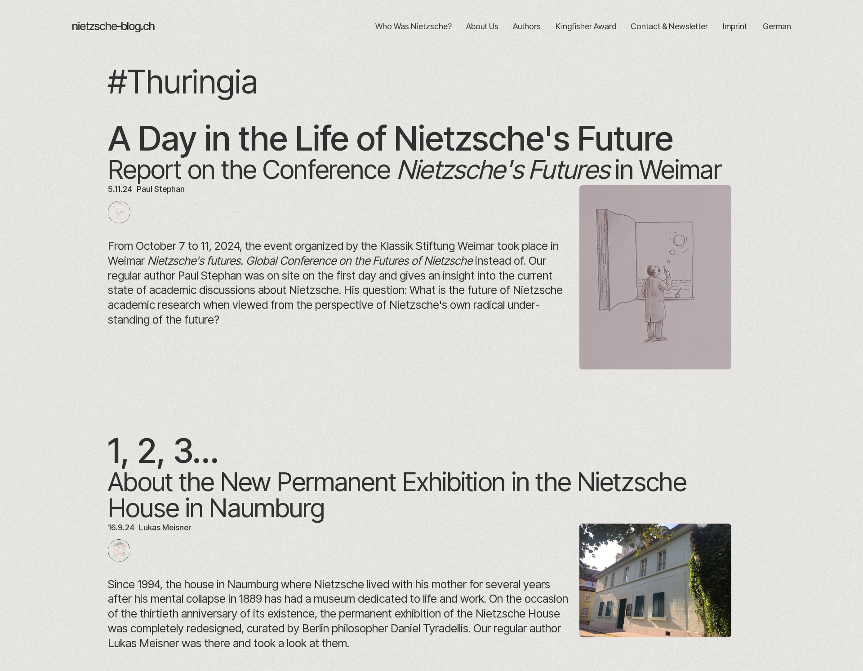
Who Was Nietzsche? (413, 26)
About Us (482, 26)
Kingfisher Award (586, 26)
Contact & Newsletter (669, 26)
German (777, 26)
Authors (527, 26)
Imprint (735, 26)
